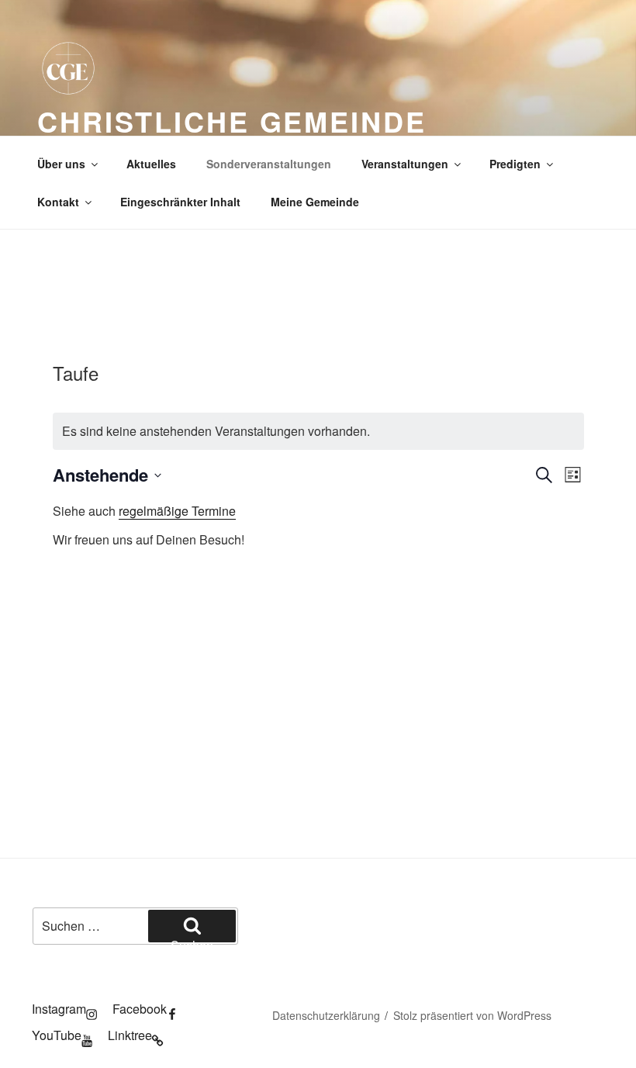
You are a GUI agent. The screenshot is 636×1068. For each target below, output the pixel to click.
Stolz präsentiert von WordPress (472, 1015)
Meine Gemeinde (315, 201)
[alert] (318, 431)
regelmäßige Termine (177, 511)
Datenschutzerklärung (326, 1015)
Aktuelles (151, 163)
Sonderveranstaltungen (268, 163)
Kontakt (58, 201)
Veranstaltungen (404, 163)
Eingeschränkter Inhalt (180, 201)
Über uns (61, 163)
